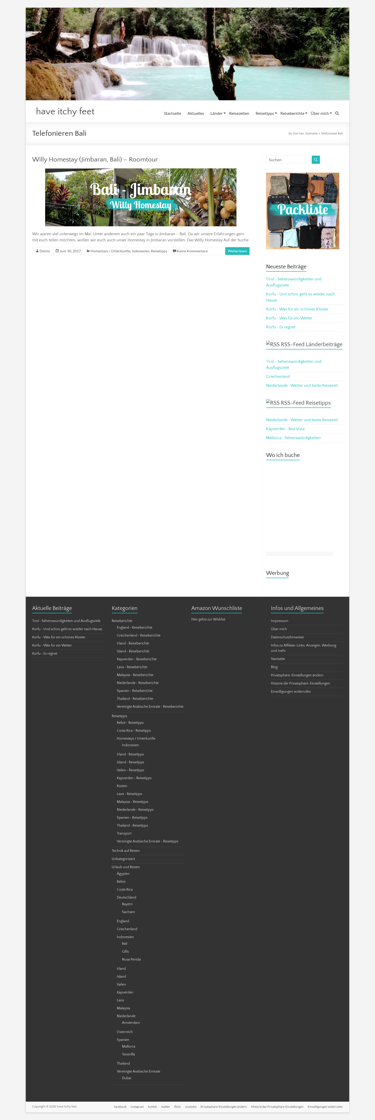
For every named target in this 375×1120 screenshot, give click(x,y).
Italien (121, 984)
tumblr (152, 1107)
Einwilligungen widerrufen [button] (291, 692)
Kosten (122, 786)
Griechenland (278, 376)
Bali (124, 944)
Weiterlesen (237, 251)
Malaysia (123, 1008)
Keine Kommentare (192, 251)
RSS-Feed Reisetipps (306, 403)
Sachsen (128, 912)
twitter (165, 1107)
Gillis (125, 952)
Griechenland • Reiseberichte (138, 635)
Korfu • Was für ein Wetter (289, 318)
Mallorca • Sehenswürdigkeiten (293, 437)
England (123, 921)
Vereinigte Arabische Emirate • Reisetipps (147, 841)
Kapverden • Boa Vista (285, 429)
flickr (177, 1107)
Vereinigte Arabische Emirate (138, 1071)
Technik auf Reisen (126, 851)
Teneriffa (128, 1054)
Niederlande (126, 1016)
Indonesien (140, 251)
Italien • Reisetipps (130, 770)
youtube (190, 1107)
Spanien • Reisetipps (132, 818)
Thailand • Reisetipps (132, 826)
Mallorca (128, 1046)
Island (121, 977)
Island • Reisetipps (130, 762)
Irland (121, 969)
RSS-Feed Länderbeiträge (311, 344)
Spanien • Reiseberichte (135, 691)
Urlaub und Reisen (126, 867)
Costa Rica (125, 890)
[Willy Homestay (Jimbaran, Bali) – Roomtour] (140, 171)
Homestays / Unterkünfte (110, 251)
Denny (45, 251)
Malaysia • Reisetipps (132, 802)
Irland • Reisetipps (130, 754)
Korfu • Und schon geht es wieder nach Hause (67, 629)
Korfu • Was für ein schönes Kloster (297, 309)
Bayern (127, 904)
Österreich (125, 1032)
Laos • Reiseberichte (132, 667)
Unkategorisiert (123, 859)
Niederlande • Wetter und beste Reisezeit (302, 385)
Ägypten (123, 874)
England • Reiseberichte (134, 628)
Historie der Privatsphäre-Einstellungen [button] (300, 683)
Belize (121, 882)
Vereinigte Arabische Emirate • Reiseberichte (150, 707)
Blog (274, 667)
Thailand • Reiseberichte (135, 699)
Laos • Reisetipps (129, 794)
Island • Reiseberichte (133, 651)
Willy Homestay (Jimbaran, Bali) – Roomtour (95, 159)
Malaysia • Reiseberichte (135, 675)
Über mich (320, 113)
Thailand (123, 1064)
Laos (120, 1000)
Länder (216, 113)
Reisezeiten (239, 113)
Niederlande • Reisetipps (135, 810)
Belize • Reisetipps (130, 723)
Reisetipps (265, 113)
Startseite (172, 113)
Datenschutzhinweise (287, 637)
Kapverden (125, 992)
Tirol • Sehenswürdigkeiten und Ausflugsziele (66, 621)
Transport (124, 833)
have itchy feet (65, 111)
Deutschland (126, 897)
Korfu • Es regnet (280, 327)
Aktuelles (196, 113)
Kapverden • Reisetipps (134, 778)
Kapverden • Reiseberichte (137, 659)
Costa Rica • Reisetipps (134, 731)
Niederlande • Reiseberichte (138, 683)
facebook (120, 1107)
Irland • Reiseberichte (133, 643)
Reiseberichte (292, 113)
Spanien (123, 1040)
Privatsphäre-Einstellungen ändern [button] (297, 675)
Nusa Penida (131, 959)
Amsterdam (131, 1023)
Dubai (126, 1078)
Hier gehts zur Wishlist (208, 619)
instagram (137, 1107)
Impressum (279, 621)
